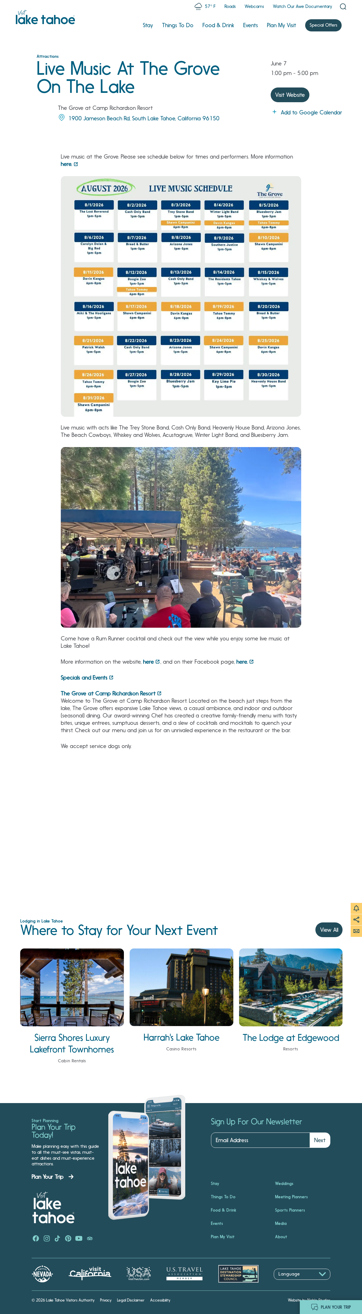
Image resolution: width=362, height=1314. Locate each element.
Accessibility (160, 1300)
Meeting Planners (291, 1197)
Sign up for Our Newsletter (256, 1122)
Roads (230, 6)
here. (66, 164)
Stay (148, 25)
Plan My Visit (281, 25)
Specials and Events (84, 677)
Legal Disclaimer (131, 1300)
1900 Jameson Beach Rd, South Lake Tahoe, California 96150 (143, 118)
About (281, 1236)
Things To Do (177, 25)
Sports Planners (290, 1210)
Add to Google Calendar (311, 112)
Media (281, 1223)
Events (250, 25)
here (148, 661)
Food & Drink (218, 25)
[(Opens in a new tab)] (36, 1239)
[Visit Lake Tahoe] (45, 17)
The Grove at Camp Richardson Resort (108, 693)
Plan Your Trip (48, 1177)
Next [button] (320, 1140)
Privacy (105, 1300)
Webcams (254, 6)
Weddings (284, 1183)
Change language (290, 1283)
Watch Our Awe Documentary (302, 6)
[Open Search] (343, 6)
